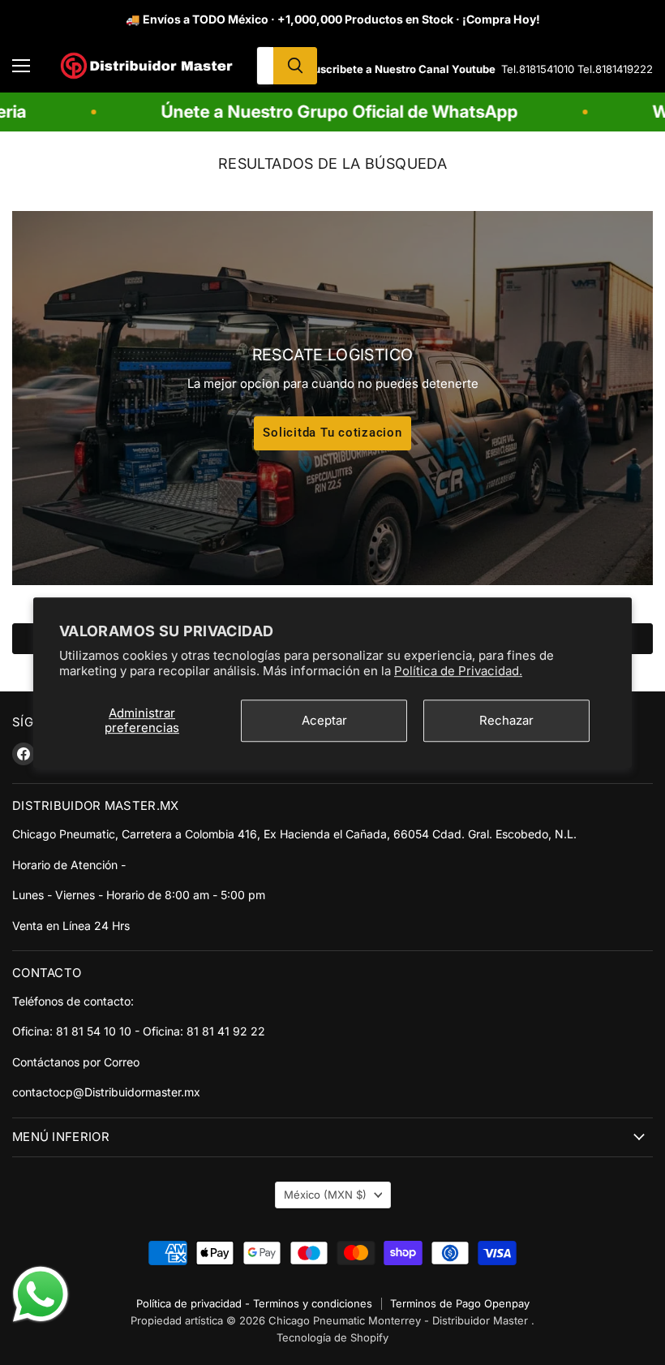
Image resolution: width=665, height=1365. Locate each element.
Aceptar (324, 720)
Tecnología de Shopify (332, 1337)
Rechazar (506, 720)
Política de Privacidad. (458, 670)
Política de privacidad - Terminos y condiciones (254, 1303)
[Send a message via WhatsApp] (40, 1294)
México (325, 1194)
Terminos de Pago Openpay (460, 1303)
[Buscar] (295, 65)
